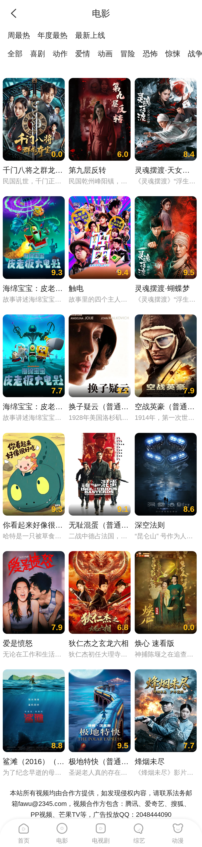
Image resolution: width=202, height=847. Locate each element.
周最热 (18, 35)
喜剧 (37, 53)
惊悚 (172, 53)
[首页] (23, 826)
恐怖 (150, 53)
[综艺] (139, 826)
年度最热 (52, 35)
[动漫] (177, 826)
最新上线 (90, 35)
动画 (105, 53)
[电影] (62, 826)
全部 (14, 53)
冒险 (127, 53)
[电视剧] (101, 826)
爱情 (82, 53)
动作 (60, 53)
